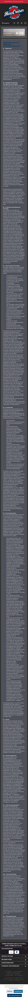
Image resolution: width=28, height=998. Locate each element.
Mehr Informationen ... (14, 988)
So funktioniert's (8, 971)
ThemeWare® (16, 980)
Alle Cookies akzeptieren (14, 995)
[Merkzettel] (18, 23)
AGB (16, 975)
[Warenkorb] (25, 23)
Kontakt (8, 972)
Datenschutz (17, 974)
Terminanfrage (10, 974)
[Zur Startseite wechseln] (14, 12)
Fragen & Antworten (17, 971)
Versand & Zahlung (9, 975)
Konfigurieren (18, 991)
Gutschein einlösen (16, 972)
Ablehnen (9, 991)
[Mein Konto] (21, 23)
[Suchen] (14, 23)
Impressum (20, 975)
